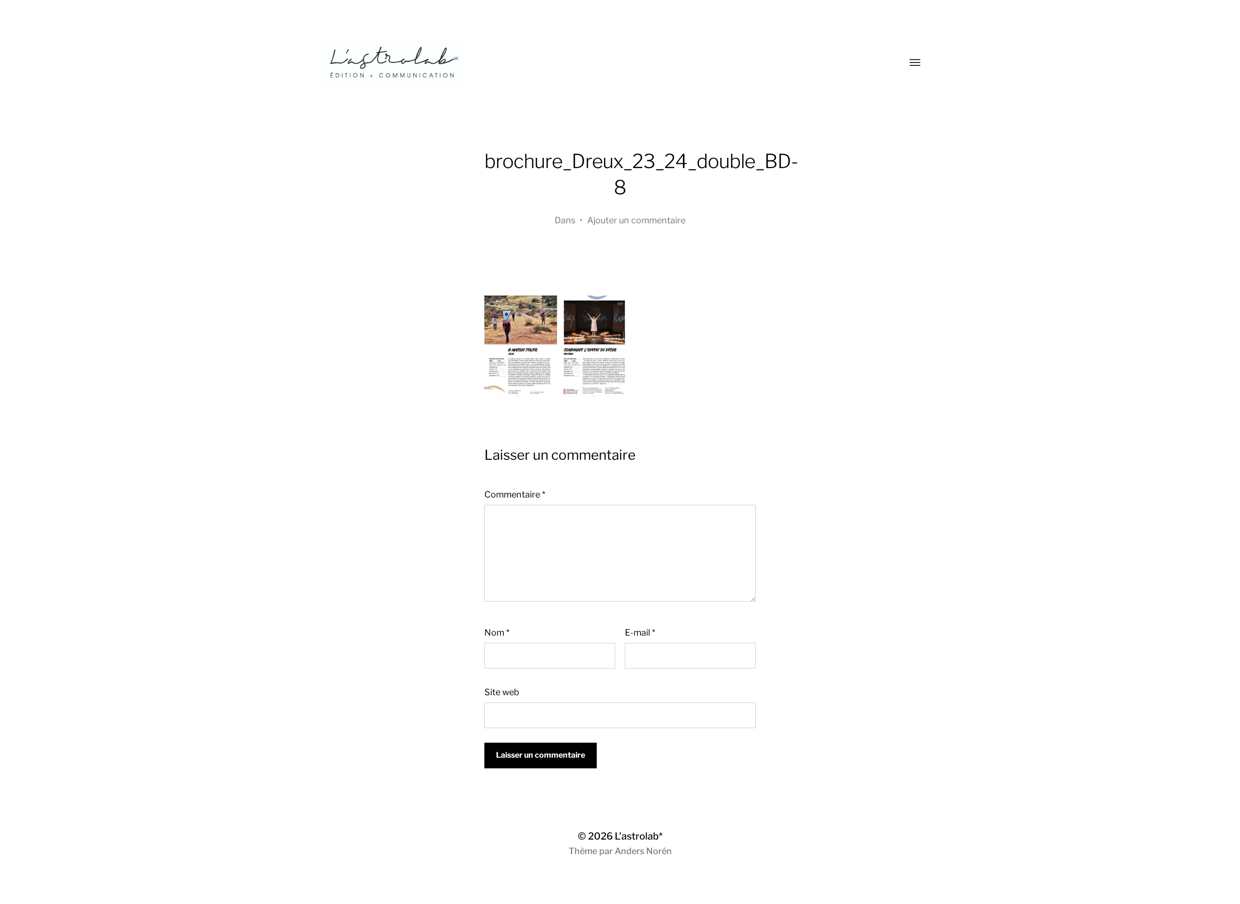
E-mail (640, 632)
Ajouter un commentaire (636, 220)
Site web (501, 692)
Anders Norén (643, 851)
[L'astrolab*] (601, 63)
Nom (497, 632)
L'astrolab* (639, 836)
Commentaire (514, 494)
